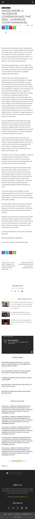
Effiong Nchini (5, 406)
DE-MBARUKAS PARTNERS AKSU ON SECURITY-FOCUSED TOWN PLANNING (16, 378)
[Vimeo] (22, 508)
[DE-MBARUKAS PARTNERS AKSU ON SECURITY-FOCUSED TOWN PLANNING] (6, 314)
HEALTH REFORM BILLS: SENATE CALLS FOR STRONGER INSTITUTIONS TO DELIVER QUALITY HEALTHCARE (16, 371)
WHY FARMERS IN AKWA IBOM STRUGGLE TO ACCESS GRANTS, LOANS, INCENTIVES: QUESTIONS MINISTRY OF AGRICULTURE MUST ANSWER (16, 364)
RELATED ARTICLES (10, 299)
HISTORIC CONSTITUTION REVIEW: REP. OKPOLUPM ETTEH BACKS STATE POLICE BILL (21, 322)
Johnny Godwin (5, 427)
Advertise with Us (26, 514)
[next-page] (5, 328)
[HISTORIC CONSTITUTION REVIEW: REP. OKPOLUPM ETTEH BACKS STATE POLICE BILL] (6, 322)
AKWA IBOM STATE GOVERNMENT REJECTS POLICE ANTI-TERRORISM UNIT (25, 265)
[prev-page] (3, 328)
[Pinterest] (10, 27)
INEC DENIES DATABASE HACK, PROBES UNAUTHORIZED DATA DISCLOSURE (16, 392)
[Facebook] (3, 27)
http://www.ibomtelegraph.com (17, 288)
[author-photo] (17, 283)
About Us (10, 514)
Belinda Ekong (5, 448)
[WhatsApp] (14, 27)
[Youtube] (22, 291)
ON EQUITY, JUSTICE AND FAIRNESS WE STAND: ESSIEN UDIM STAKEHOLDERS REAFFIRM (8, 266)
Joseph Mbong (5, 416)
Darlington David (7, 25)
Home (3, 6)
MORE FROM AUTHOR (24, 299)
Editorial (8, 6)
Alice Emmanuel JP (6, 437)
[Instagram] (15, 291)
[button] (2, 2)
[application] (17, 345)
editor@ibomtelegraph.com (21, 496)
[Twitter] (7, 27)
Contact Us (17, 514)
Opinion (13, 6)
